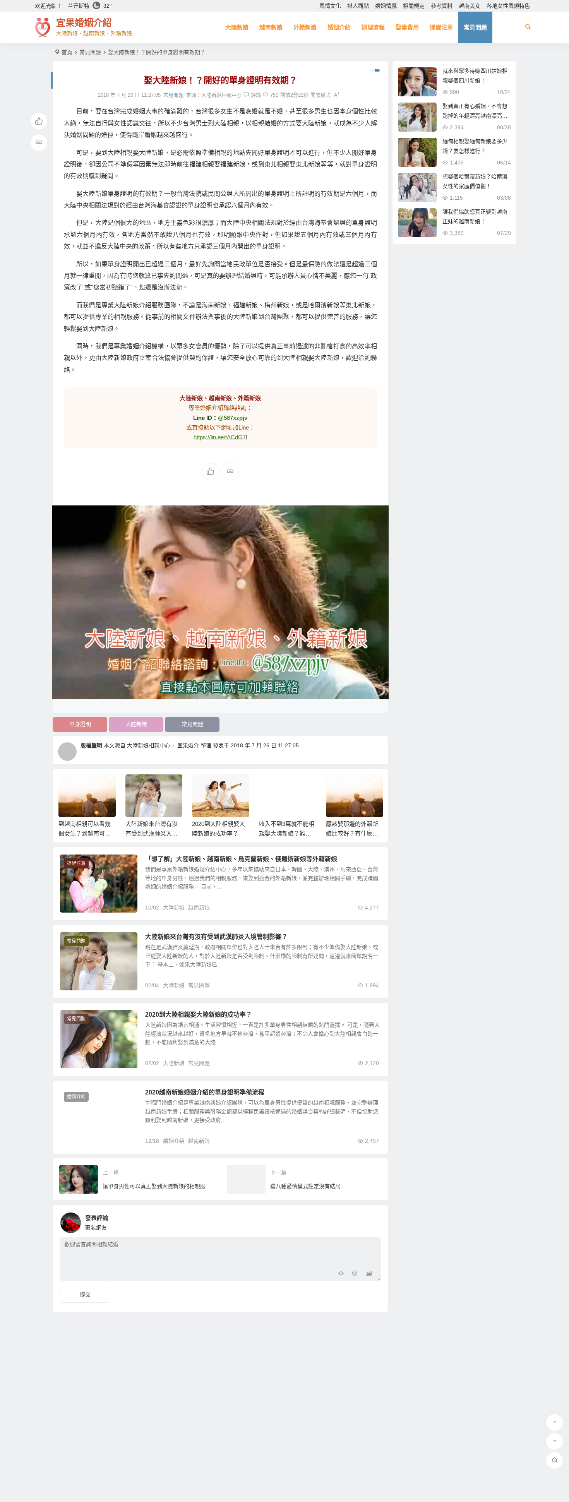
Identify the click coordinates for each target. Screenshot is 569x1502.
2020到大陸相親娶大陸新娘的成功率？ (198, 1014)
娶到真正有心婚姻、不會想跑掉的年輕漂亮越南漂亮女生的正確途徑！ (474, 115)
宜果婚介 (188, 745)
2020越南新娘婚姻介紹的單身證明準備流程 (204, 1092)
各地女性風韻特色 (508, 6)
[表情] (354, 1274)
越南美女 (469, 6)
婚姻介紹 (339, 27)
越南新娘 (271, 27)
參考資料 (441, 6)
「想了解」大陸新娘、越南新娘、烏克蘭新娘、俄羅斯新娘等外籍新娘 (241, 859)
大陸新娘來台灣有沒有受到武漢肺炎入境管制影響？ (151, 833)
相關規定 (414, 6)
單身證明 (80, 724)
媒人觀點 (358, 6)
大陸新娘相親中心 (221, 95)
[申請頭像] (373, 1220)
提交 (85, 1294)
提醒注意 (441, 27)
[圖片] (368, 1274)
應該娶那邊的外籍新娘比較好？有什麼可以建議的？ (352, 833)
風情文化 (330, 6)
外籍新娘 (305, 27)
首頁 (67, 52)
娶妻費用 (407, 27)
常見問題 (475, 27)
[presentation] (337, 786)
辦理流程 (373, 27)
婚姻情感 (386, 6)
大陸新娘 (237, 27)
